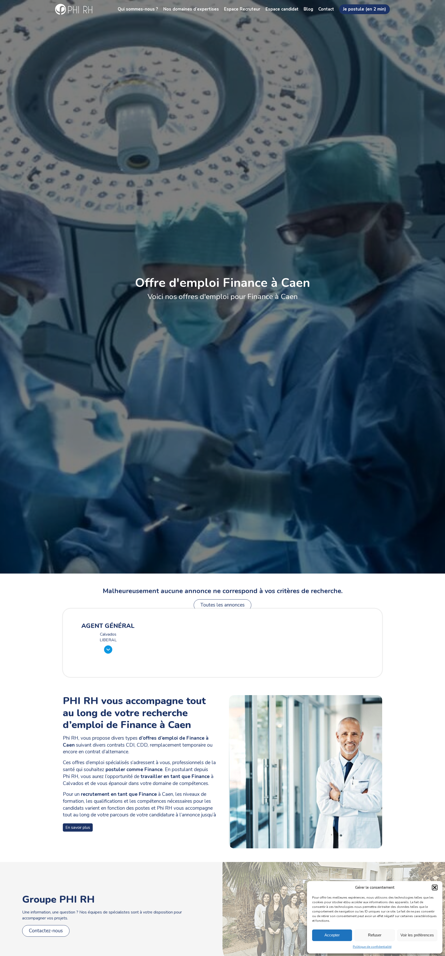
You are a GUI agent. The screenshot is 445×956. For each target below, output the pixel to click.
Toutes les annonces (222, 605)
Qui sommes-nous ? (138, 9)
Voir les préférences (417, 935)
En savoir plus (77, 827)
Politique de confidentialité (372, 947)
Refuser (374, 935)
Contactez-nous (46, 930)
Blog (308, 9)
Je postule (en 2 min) (364, 9)
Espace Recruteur (242, 9)
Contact (326, 9)
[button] (434, 887)
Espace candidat (282, 9)
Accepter (332, 935)
